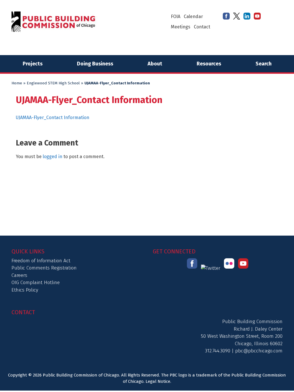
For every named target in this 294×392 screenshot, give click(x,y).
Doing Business (95, 64)
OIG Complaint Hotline (35, 283)
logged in (52, 156)
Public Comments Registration (44, 268)
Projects (32, 64)
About (155, 64)
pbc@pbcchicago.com (259, 351)
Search (264, 64)
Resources (209, 64)
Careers (19, 275)
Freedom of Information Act (40, 261)
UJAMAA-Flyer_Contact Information (52, 117)
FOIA (175, 16)
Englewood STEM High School (53, 83)
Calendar (193, 16)
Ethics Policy (24, 290)
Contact (202, 27)
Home (16, 83)
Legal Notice (158, 381)
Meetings (180, 27)
